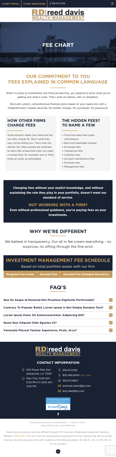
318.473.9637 (70, 380)
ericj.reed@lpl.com (73, 391)
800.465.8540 (77, 375)
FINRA (16, 436)
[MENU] (112, 3)
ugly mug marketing (65, 425)
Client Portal (10, 4)
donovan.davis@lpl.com (77, 385)
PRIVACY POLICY (78, 422)
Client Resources (34, 4)
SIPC (23, 436)
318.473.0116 (58, 3)
